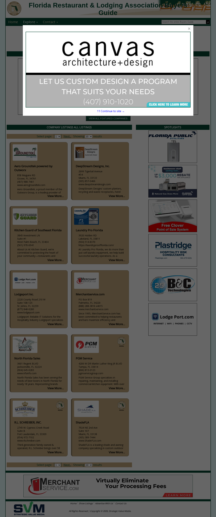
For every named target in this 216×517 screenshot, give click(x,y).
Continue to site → (111, 111)
